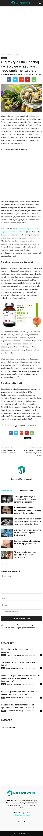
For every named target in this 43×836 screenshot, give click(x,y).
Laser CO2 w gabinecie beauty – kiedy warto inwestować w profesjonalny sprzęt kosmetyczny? (20, 678)
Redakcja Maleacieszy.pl (13, 74)
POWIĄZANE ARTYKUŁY (9, 490)
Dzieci (3, 655)
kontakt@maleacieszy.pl (21, 815)
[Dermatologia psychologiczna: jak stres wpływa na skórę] (7, 544)
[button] (40, 3)
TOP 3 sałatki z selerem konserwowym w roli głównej (33, 452)
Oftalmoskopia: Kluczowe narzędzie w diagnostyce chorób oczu (25, 555)
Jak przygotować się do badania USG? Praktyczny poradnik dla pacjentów (25, 499)
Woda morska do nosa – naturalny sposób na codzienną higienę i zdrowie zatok (27, 510)
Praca (3, 710)
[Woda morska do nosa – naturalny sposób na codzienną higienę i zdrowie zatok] (7, 510)
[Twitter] (24, 821)
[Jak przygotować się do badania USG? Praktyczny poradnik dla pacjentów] (7, 499)
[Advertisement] (21, 29)
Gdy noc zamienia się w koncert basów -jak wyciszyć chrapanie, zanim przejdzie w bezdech (27, 521)
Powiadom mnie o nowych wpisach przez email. (19, 628)
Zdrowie (4, 58)
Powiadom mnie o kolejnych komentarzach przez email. (21, 625)
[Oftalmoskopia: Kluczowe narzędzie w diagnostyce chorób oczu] (7, 555)
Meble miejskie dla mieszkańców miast (8, 451)
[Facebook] (18, 821)
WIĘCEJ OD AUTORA (26, 490)
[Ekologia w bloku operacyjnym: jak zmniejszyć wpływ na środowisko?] (7, 533)
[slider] (8, 425)
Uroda (3, 684)
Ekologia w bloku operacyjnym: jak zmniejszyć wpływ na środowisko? (27, 532)
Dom (3, 668)
